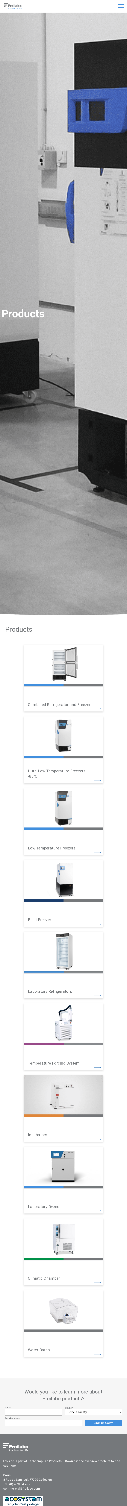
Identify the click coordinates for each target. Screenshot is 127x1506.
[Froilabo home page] (12, 8)
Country (69, 1408)
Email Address (12, 1418)
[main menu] (121, 6)
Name (8, 1407)
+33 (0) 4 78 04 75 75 (17, 1484)
